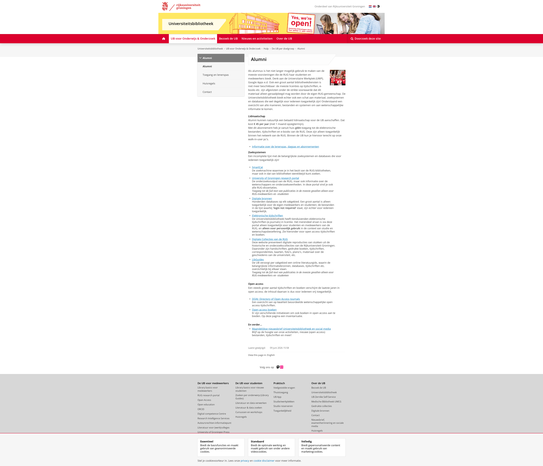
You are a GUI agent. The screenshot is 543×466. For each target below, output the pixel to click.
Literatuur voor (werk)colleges (214, 427)
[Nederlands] (370, 6)
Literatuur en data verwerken (251, 403)
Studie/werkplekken (283, 401)
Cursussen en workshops (248, 412)
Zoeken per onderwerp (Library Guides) (252, 397)
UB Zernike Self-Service (323, 396)
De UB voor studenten (248, 383)
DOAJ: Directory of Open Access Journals (276, 299)
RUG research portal (208, 395)
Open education (206, 404)
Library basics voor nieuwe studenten (249, 389)
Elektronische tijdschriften (267, 215)
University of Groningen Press (214, 432)
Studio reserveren (283, 406)
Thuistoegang (280, 392)
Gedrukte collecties (321, 406)
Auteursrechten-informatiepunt (214, 422)
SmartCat (257, 167)
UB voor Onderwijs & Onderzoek (243, 48)
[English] (374, 6)
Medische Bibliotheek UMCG (326, 401)
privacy (245, 460)
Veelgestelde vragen (284, 387)
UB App (277, 396)
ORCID (201, 409)
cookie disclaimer (264, 460)
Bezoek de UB (318, 387)
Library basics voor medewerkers (208, 389)
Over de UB (318, 383)
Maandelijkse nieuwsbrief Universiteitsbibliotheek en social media (291, 328)
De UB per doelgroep (283, 48)
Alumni (301, 48)
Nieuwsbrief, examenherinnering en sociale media (327, 423)
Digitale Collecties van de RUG (270, 239)
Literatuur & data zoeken (248, 407)
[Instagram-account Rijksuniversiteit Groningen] (281, 367)
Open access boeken (264, 309)
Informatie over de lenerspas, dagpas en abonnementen (285, 146)
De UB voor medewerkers (213, 383)
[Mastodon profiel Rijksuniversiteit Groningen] (278, 367)
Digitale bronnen (262, 198)
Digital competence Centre (212, 413)
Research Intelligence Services (214, 418)
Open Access (204, 400)
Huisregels (241, 416)
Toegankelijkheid (282, 410)
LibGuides (258, 259)
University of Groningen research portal (275, 178)
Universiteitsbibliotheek (210, 48)
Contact (315, 415)
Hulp (266, 48)
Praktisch (279, 383)
